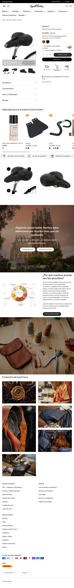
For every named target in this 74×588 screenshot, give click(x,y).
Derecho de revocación (45, 491)
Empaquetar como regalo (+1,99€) (51, 47)
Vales (4, 522)
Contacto (5, 502)
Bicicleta (9, 20)
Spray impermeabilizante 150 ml (12, 143)
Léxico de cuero (7, 509)
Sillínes (14, 20)
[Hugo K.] (37, 128)
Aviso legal (41, 494)
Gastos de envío (7, 494)
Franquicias (5, 533)
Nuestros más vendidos (52, 314)
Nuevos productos (9, 15)
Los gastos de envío (59, 36)
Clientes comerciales (8, 544)
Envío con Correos (7, 1)
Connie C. (20, 20)
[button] (4, 6)
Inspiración (5, 540)
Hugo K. (28, 143)
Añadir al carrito (62, 55)
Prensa (4, 547)
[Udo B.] (73, 148)
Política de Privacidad (45, 502)
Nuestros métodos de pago (11, 491)
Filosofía (4, 518)
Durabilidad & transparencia (43, 363)
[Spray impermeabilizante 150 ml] (13, 128)
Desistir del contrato (8, 498)
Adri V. (51, 143)
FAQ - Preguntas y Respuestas (12, 487)
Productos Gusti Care (45, 249)
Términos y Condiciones (45, 498)
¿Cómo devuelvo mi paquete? (47, 487)
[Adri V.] (60, 128)
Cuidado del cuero (27, 249)
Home (3, 20)
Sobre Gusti (25, 363)
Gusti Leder (9, 581)
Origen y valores (7, 536)
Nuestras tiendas (7, 526)
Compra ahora (57, 59)
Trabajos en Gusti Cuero (9, 529)
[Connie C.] (44, 42)
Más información (29, 63)
